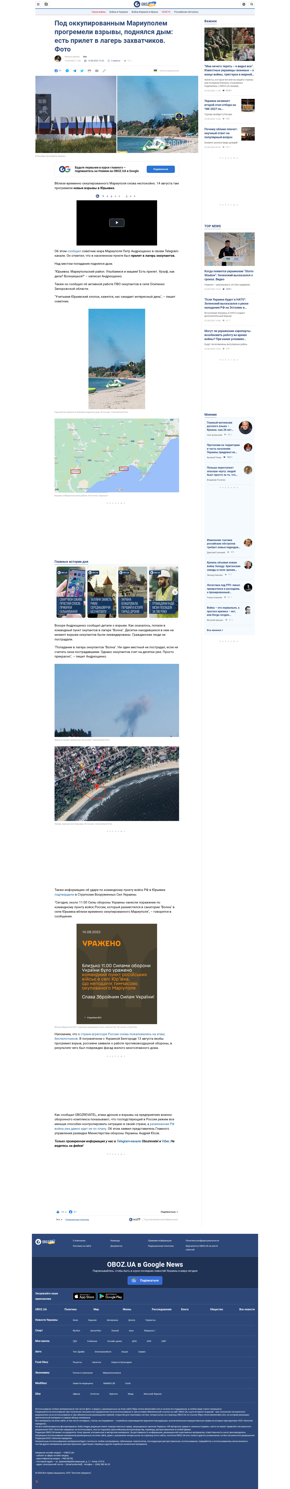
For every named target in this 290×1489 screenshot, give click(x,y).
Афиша (76, 1394)
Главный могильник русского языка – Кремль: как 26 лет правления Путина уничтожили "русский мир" (220, 426)
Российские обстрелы (186, 12)
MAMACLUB (109, 1383)
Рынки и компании (83, 1373)
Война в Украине (118, 12)
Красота (113, 1394)
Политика (70, 1309)
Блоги (184, 1309)
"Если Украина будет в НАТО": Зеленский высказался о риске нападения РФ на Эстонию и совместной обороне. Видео (226, 304)
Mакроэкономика (112, 1373)
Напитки (96, 1362)
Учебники (92, 1341)
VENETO (166, 12)
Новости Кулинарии (121, 1362)
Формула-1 (149, 1330)
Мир (96, 1309)
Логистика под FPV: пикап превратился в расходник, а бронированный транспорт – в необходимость (223, 589)
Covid (127, 1383)
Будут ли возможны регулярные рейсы (225, 344)
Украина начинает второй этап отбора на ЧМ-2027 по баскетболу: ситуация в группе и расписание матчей (221, 105)
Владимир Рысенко (216, 480)
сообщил (74, 251)
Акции (125, 1351)
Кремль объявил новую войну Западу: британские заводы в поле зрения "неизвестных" (223, 566)
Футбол (76, 1330)
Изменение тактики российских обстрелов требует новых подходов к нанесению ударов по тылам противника (223, 544)
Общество (216, 1309)
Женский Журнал (153, 1394)
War (85, 57)
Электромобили (103, 1351)
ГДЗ (75, 1341)
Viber (165, 1141)
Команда (115, 1240)
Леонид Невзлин (215, 575)
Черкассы (150, 1320)
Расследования (162, 1309)
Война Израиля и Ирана (145, 12)
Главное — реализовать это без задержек (227, 284)
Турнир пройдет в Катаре (218, 114)
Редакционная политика (77, 1219)
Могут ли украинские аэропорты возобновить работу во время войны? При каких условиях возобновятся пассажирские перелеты (227, 335)
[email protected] (74, 1464)
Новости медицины (83, 1383)
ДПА (134, 1341)
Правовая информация (160, 1240)
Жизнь (127, 1309)
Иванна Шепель (72, 57)
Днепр (131, 1320)
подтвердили (64, 894)
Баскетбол (95, 1330)
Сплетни (94, 1394)
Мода (130, 1394)
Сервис (142, 1351)
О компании (79, 1240)
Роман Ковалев (214, 597)
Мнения (210, 414)
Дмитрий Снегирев (216, 552)
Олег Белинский (214, 435)
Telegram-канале (129, 1141)
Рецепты (77, 1362)
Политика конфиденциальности (202, 1240)
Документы (116, 1246)
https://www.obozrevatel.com (146, 1409)
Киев (75, 1320)
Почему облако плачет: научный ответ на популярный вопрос (220, 133)
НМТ (163, 1341)
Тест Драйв (78, 1351)
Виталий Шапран (215, 620)
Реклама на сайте (82, 1246)
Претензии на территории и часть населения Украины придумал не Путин (223, 448)
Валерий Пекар (214, 457)
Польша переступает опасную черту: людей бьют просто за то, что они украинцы (221, 471)
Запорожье (112, 1320)
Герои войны (99, 12)
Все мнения (214, 630)
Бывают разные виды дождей (220, 142)
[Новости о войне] (134, 1220)
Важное (210, 21)
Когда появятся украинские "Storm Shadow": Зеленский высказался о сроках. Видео (229, 275)
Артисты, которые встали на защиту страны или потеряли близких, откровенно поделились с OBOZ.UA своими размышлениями (228, 83)
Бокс (131, 1330)
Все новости (247, 1309)
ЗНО (149, 1341)
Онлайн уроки (114, 1341)
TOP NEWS (212, 226)
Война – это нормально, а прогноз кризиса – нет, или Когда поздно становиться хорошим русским (223, 611)
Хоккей (115, 1330)
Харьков (92, 1320)
